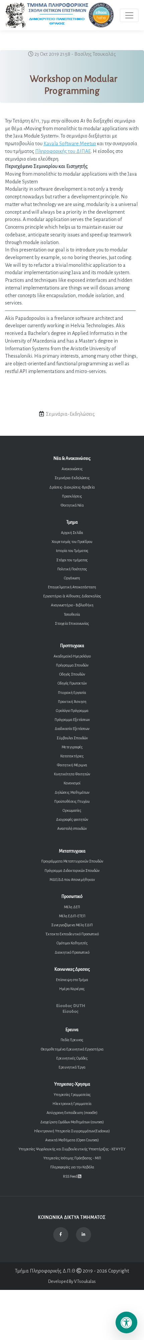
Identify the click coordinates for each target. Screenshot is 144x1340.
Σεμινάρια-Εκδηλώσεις (72, 478)
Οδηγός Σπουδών (72, 674)
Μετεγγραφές (72, 747)
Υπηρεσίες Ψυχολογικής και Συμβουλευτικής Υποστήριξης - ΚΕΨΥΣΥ (72, 1149)
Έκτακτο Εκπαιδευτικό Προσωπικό (72, 934)
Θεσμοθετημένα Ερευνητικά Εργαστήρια (72, 1049)
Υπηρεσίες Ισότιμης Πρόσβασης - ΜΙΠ (72, 1158)
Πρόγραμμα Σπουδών (72, 665)
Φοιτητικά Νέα (72, 505)
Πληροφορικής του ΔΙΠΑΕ (63, 151)
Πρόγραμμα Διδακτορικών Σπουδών (72, 871)
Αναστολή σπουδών (72, 828)
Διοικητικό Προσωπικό (72, 952)
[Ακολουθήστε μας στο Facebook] (60, 1234)
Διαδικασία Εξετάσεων (72, 729)
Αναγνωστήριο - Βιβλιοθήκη (72, 605)
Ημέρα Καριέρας (72, 989)
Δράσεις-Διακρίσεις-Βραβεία (72, 487)
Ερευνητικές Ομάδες (72, 1058)
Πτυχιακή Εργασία (72, 693)
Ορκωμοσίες (72, 810)
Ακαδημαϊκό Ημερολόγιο (72, 656)
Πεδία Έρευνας (72, 1040)
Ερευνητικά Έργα (72, 1067)
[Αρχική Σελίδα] (60, 15)
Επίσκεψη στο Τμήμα (72, 980)
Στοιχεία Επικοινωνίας (72, 623)
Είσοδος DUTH (70, 1005)
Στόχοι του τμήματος (72, 560)
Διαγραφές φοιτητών (72, 819)
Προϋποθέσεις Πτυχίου (72, 801)
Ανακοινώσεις (72, 469)
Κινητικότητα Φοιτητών (72, 774)
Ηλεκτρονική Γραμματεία (72, 1104)
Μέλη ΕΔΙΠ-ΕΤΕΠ (72, 916)
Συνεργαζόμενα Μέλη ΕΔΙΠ (72, 925)
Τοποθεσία (72, 614)
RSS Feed (70, 1176)
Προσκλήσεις (72, 496)
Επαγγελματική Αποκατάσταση (72, 587)
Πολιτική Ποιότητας (72, 569)
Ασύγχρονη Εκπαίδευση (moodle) (72, 1113)
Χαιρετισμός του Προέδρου (72, 542)
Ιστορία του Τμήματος (72, 551)
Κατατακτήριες (72, 756)
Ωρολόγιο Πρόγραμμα (72, 711)
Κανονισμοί (72, 783)
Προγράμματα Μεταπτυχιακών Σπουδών (72, 861)
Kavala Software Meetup (70, 143)
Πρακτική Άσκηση (72, 702)
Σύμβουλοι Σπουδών (72, 738)
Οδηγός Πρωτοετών (72, 683)
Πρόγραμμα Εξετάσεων (72, 720)
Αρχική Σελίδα (72, 533)
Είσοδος (71, 1011)
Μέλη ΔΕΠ (72, 907)
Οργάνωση (72, 578)
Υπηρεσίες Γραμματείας (72, 1095)
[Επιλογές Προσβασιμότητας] (126, 1322)
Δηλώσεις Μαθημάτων (72, 792)
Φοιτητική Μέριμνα (72, 765)
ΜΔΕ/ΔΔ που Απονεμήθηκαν (72, 880)
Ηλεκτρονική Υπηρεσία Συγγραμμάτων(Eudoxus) (72, 1131)
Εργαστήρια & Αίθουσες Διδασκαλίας (72, 596)
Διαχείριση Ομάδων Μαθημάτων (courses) (72, 1122)
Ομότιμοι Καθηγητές (72, 943)
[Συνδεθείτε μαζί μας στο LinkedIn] (83, 1234)
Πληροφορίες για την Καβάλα (72, 1167)
